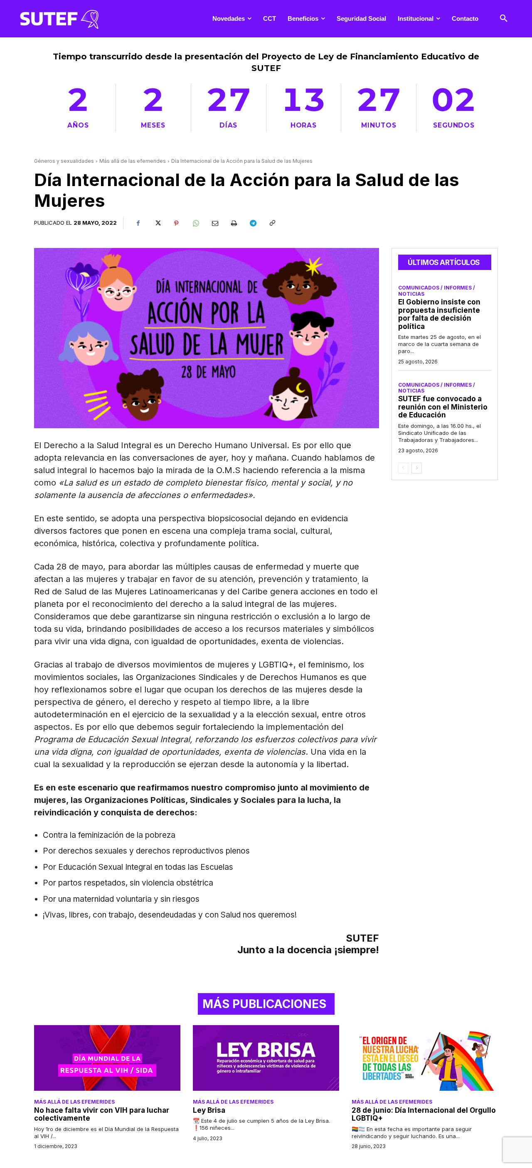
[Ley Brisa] (266, 1058)
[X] (157, 223)
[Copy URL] (272, 223)
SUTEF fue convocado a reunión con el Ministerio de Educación (443, 407)
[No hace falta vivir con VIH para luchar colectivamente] (107, 1058)
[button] (504, 19)
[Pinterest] (176, 223)
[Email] (214, 223)
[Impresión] (233, 223)
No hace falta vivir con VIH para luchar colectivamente (101, 1114)
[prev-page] (403, 468)
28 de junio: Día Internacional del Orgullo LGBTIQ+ (424, 1114)
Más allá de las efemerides (132, 161)
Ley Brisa (209, 1110)
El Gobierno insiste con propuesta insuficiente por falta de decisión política (439, 314)
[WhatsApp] (195, 223)
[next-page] (416, 468)
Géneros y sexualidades (64, 161)
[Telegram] (252, 223)
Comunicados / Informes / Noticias (436, 291)
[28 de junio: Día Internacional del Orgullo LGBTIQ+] (425, 1058)
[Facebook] (138, 223)
